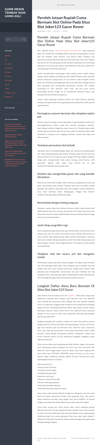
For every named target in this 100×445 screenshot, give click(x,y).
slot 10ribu (8, 64)
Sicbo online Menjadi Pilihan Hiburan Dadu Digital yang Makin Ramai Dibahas (15, 153)
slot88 (7, 88)
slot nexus (8, 76)
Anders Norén (84, 438)
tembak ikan (9, 97)
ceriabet (71, 295)
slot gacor (8, 72)
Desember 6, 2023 (44, 31)
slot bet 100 (9, 68)
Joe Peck (56, 31)
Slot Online (8, 80)
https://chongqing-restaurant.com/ (68, 50)
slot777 (7, 84)
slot (6, 60)
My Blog (7, 55)
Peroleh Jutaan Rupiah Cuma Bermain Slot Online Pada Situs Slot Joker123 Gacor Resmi (63, 22)
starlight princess (10, 93)
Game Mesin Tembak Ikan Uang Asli (15, 12)
